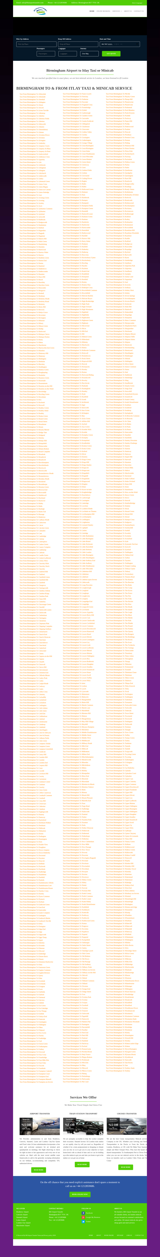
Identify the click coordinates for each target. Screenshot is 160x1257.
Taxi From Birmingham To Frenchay (75, 96)
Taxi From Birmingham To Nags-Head (76, 806)
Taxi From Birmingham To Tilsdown (118, 680)
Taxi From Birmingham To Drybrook (32, 866)
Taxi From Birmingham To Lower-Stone (77, 672)
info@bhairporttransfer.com (32, 3)
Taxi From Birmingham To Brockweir (33, 468)
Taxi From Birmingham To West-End (119, 888)
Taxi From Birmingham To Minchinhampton (78, 757)
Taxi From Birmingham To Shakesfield (119, 312)
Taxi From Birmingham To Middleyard (76, 741)
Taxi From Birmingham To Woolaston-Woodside (123, 1022)
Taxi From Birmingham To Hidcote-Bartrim (78, 296)
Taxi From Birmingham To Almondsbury (34, 129)
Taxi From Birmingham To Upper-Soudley (120, 817)
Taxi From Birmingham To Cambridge (33, 536)
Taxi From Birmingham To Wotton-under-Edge (122, 1043)
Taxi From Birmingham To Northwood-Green (78, 921)
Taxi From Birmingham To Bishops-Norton (35, 337)
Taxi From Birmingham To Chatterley (33, 602)
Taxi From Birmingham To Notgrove (75, 926)
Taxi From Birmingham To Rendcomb (119, 200)
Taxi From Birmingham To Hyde (74, 394)
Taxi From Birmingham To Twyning (118, 757)
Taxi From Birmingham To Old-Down (76, 959)
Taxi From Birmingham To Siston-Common (121, 367)
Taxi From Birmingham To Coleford (32, 719)
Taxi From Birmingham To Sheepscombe (120, 323)
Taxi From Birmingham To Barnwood (33, 250)
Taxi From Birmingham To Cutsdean (32, 809)
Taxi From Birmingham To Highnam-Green (78, 320)
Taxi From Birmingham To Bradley (32, 413)
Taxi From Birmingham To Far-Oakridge (34, 1008)
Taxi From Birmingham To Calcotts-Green (34, 528)
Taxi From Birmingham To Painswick (76, 1019)
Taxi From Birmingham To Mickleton (76, 730)
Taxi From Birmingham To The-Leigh (119, 612)
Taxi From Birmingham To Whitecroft (119, 926)
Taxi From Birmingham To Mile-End (75, 746)
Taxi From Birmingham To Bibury (31, 323)
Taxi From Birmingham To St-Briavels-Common (122, 416)
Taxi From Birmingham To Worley (118, 1033)
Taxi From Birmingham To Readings (118, 187)
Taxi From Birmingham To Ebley (31, 924)
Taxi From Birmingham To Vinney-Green (120, 842)
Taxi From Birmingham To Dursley (32, 894)
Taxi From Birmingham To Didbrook (32, 828)
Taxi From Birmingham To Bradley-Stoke (34, 411)
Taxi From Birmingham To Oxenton (75, 1008)
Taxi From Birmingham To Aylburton (32, 211)
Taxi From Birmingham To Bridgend (32, 435)
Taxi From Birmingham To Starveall (118, 459)
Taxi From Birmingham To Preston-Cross (120, 137)
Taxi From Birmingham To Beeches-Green (34, 285)
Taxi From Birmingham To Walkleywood (120, 847)
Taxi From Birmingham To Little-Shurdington (78, 558)
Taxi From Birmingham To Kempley (75, 438)
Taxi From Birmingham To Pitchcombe (76, 1079)
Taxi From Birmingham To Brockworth (33, 471)
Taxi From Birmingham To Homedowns (77, 356)
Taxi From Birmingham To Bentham (32, 296)
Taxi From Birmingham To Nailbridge (76, 809)
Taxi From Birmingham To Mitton (74, 768)
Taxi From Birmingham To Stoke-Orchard (120, 481)
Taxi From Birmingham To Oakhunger (76, 942)
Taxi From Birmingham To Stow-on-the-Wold (122, 492)
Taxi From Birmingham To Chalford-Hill (34, 572)
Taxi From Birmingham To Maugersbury (77, 719)
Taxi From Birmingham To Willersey (118, 959)
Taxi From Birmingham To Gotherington (77, 140)
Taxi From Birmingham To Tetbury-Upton (120, 569)
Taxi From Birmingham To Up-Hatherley (120, 768)
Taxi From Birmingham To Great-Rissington (78, 148)
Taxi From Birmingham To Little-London (77, 552)
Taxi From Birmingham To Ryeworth (119, 255)
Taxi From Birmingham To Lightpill (75, 528)
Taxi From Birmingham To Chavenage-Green (35, 604)
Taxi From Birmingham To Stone (117, 487)
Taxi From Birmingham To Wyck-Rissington (121, 1049)
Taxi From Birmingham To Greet (74, 167)
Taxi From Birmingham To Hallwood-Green (78, 189)
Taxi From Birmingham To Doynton (32, 858)
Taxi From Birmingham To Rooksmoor (119, 225)
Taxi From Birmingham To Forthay (32, 1049)
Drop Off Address (64, 39)
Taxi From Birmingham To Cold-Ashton (33, 708)
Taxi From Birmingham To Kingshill (75, 476)
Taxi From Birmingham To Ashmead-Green (35, 181)
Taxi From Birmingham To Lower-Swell (77, 675)
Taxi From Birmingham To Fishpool (32, 1030)
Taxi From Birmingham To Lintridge (75, 533)
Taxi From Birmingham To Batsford (32, 266)
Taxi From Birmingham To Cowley (32, 776)
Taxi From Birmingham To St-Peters (118, 429)
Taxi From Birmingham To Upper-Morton (120, 803)
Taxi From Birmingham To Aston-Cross (33, 184)
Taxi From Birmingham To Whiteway (119, 932)
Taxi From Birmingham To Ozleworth (76, 1013)
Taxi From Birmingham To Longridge (76, 604)
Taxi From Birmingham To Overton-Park (77, 997)
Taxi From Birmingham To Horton (75, 372)
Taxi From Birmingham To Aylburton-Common (36, 209)
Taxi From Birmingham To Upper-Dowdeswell (122, 787)
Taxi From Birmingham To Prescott (118, 132)
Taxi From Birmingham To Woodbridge (119, 994)
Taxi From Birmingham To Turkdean (118, 743)
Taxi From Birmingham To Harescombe (76, 227)
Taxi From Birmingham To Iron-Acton (76, 410)
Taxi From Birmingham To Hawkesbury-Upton (79, 257)
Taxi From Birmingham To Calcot (31, 525)
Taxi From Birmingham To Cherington (33, 618)
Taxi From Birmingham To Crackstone (33, 779)
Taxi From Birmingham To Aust (31, 195)
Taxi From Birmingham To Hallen (74, 187)
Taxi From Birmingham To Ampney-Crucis (34, 146)
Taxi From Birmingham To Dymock (32, 899)
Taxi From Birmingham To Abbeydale (33, 94)
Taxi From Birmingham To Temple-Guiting (121, 566)
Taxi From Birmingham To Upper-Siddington (121, 811)
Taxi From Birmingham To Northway (76, 915)
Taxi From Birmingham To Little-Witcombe (78, 569)
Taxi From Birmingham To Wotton (118, 1046)
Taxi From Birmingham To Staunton (118, 462)
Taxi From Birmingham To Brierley (32, 438)
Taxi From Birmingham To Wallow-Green (120, 850)
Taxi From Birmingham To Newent (75, 852)
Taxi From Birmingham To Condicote (33, 752)
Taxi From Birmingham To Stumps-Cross (120, 519)
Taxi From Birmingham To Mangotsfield (77, 700)
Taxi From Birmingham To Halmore (75, 192)
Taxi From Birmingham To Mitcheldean (76, 765)
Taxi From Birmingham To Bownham (33, 397)
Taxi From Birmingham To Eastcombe (33, 910)
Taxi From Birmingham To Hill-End (75, 331)
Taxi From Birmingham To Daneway (32, 817)
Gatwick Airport (22, 1215)
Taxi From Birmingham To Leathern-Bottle (78, 509)
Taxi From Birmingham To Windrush (118, 970)
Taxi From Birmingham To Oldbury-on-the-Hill (79, 973)
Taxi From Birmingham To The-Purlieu (119, 629)
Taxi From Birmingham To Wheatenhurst (120, 918)
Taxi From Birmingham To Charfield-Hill (34, 580)
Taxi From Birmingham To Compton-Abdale (35, 743)
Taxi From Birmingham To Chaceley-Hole (34, 563)
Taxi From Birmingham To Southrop (118, 410)
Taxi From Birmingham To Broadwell (33, 460)
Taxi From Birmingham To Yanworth (118, 1060)
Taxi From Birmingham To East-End (32, 907)
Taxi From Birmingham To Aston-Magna (34, 187)
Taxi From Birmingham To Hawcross (76, 255)
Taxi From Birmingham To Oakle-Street (76, 945)
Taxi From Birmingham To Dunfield (32, 877)
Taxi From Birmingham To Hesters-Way (77, 285)
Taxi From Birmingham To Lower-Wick (76, 680)
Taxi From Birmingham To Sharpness (119, 318)
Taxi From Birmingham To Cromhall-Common (36, 795)
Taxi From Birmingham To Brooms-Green (34, 487)
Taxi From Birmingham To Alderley (32, 116)
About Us (128, 11)
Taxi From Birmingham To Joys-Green (76, 427)
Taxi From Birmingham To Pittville (118, 94)
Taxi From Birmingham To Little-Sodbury (77, 563)
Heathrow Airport (22, 1212)
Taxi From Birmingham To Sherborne (119, 331)
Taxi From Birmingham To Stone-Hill (119, 484)
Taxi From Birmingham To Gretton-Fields (77, 170)
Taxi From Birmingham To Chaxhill (32, 607)
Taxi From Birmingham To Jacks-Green (76, 419)
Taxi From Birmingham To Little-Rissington (78, 555)
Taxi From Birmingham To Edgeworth (33, 935)
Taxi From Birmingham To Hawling (75, 263)
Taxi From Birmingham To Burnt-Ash (33, 512)
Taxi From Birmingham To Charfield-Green (35, 577)
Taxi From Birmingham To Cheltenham (33, 615)
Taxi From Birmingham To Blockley (32, 364)
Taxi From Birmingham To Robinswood (120, 203)
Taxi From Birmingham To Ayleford (32, 214)
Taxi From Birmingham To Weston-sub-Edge (121, 907)
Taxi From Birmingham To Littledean (76, 574)
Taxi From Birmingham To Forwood (32, 1052)
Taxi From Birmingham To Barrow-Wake (34, 252)
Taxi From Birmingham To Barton (31, 263)
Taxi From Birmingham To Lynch (74, 689)
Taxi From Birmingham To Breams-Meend (34, 430)
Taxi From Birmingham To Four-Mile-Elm (34, 1060)
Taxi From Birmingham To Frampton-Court (35, 1074)
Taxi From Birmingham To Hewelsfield (76, 293)
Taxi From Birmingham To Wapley (118, 861)
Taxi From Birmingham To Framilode (32, 1068)
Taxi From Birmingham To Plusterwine (119, 105)
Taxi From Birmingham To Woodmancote (120, 1011)
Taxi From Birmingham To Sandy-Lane (119, 277)
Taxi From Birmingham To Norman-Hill (77, 891)
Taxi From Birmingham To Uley (117, 765)
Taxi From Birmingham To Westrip (118, 912)
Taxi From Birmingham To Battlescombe (34, 271)
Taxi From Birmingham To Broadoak (32, 454)
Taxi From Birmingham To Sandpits (118, 274)
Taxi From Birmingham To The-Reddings (120, 637)
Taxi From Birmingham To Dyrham (32, 902)
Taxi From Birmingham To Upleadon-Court (121, 773)
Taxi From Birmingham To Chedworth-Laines (35, 610)
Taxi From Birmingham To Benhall (32, 293)
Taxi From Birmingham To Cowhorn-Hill (34, 774)
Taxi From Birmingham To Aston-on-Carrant (35, 189)
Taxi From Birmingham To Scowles (118, 285)
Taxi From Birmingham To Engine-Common (35, 970)
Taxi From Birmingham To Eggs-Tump (33, 937)
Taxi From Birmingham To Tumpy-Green (120, 738)
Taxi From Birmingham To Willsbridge (119, 964)
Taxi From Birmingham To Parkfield (75, 1041)
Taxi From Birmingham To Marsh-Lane (76, 708)
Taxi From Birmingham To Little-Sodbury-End (79, 560)
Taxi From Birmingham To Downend (32, 855)
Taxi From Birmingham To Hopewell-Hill (77, 361)
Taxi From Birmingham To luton (74, 683)
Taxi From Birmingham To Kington (75, 484)
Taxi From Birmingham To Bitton (31, 342)
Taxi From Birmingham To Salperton (118, 268)
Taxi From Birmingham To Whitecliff (119, 923)
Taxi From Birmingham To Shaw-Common (121, 320)
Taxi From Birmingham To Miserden (75, 762)
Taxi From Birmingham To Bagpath (32, 233)
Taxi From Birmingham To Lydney (75, 686)
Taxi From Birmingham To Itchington (76, 413)
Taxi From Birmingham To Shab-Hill (118, 307)
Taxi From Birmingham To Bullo (31, 506)
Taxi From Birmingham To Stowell (118, 500)
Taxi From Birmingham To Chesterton (33, 621)
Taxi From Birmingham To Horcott (75, 364)
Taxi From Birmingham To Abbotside (32, 97)
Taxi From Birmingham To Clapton (32, 659)
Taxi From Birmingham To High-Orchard (77, 307)
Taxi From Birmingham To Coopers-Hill (33, 765)
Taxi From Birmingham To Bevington (33, 318)
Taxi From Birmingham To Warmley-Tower (121, 869)
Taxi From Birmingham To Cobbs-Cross (33, 692)
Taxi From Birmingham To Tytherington (120, 760)
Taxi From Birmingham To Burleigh (32, 509)
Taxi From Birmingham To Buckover (32, 501)
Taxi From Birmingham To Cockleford (33, 700)
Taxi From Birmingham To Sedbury (118, 288)
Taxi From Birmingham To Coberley (32, 694)
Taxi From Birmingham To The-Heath (119, 607)
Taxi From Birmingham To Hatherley (75, 249)
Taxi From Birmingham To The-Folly (119, 599)
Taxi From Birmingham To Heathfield (76, 274)
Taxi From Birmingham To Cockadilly (33, 697)
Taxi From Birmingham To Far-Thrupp (33, 1011)
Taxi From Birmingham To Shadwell (118, 309)
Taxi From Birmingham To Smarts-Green (120, 386)
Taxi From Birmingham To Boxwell (32, 405)
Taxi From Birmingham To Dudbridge (33, 872)
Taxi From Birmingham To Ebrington (32, 926)
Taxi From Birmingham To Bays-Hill (32, 277)
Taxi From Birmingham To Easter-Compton (35, 913)
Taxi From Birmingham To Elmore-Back (34, 956)
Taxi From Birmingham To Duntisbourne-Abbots (36, 883)
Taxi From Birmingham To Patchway (75, 1043)
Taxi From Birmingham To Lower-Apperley (78, 612)
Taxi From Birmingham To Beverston (32, 315)
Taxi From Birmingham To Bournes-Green (34, 378)
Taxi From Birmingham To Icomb (74, 399)
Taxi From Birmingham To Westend (118, 896)
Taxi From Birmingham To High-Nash (76, 304)
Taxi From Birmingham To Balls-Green (33, 241)
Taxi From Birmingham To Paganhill (75, 1016)
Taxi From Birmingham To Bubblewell (33, 495)
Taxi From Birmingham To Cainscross (33, 522)
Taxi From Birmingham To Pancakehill (76, 1027)
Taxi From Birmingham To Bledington (33, 359)
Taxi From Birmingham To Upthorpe (118, 831)
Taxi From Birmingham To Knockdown (76, 495)
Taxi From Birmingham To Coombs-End (34, 763)
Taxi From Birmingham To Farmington (33, 1022)
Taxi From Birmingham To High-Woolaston (78, 309)
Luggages (62, 48)
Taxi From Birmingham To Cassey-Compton (35, 547)
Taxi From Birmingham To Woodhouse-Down (122, 1008)
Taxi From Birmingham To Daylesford (33, 820)
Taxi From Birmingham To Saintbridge (119, 260)
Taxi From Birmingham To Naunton (75, 822)
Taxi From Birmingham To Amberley (32, 143)
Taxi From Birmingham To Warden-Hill (119, 863)
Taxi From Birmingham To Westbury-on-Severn (122, 893)
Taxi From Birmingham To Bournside (33, 381)
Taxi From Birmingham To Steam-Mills (119, 468)
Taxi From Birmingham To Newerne (75, 855)
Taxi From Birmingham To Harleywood (76, 233)
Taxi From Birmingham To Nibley (74, 882)
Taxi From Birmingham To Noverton (75, 929)
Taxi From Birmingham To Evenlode (32, 981)
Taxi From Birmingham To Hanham (75, 219)
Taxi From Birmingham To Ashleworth (33, 176)
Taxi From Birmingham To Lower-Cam (76, 618)
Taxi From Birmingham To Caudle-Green (34, 555)
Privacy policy (48, 1235)
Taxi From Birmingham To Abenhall (32, 99)
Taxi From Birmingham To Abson (31, 105)
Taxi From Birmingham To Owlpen (75, 1003)
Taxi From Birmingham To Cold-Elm (32, 713)
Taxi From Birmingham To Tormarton (119, 702)
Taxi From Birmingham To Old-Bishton (76, 956)
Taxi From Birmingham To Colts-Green (33, 741)
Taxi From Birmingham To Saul (117, 282)
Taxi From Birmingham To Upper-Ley (119, 798)
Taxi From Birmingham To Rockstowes (119, 211)
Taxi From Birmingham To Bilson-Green (34, 326)
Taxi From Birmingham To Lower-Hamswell (78, 631)
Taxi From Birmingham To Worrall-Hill (119, 1038)
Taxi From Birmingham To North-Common (78, 896)
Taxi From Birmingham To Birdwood (32, 331)
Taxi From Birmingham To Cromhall (32, 798)
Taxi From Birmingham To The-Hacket (119, 601)
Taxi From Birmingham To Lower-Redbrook (78, 661)
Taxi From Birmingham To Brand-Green (34, 419)
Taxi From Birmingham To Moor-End (76, 776)
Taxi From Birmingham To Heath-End (76, 271)
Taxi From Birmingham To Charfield (32, 582)
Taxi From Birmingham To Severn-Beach (120, 301)
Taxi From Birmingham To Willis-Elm (119, 962)
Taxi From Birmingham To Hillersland (76, 339)
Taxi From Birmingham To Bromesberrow (34, 476)
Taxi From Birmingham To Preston (118, 140)
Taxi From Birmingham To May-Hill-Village (78, 721)
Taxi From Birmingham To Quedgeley (119, 173)
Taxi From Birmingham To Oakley (75, 948)
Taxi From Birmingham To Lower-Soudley (78, 667)
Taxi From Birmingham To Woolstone (119, 1030)
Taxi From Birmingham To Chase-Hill (33, 599)
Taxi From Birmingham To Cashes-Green (34, 544)
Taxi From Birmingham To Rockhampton (120, 206)
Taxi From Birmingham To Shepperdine (119, 328)
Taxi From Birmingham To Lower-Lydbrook (78, 648)
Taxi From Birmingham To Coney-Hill (33, 754)
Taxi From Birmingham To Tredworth (119, 724)
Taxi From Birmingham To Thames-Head (120, 577)
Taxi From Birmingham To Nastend (75, 814)
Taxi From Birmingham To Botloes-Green (34, 370)
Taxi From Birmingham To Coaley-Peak (33, 678)
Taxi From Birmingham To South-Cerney (120, 399)
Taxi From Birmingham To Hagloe (75, 181)
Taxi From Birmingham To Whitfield (118, 934)
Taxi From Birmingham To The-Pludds (119, 623)
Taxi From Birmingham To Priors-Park (119, 151)
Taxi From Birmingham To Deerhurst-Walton (35, 823)
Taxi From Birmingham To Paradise (75, 1030)
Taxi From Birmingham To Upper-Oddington (121, 806)
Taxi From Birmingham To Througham (119, 659)
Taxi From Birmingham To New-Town (76, 850)
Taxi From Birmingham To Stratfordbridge (120, 503)
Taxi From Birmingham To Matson (75, 716)
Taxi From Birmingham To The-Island (119, 610)
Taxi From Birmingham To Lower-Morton (77, 653)
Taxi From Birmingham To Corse (31, 768)
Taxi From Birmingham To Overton (75, 1000)
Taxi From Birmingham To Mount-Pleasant (78, 798)
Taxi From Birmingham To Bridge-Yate (33, 432)
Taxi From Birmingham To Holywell (75, 353)
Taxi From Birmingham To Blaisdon (32, 351)
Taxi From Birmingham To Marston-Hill (77, 713)
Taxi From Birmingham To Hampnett (75, 203)
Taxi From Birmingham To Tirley (117, 689)
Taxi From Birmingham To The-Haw (118, 604)
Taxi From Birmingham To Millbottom (76, 751)
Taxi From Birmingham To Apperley (32, 159)
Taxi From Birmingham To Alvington (32, 140)
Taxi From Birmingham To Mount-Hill (76, 795)
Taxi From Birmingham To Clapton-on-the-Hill (36, 656)
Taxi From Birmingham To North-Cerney (77, 893)
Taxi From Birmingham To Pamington (76, 1024)
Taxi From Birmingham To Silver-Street (119, 364)
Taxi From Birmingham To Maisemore (76, 694)
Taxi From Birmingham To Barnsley (32, 247)
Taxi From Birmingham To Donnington (33, 839)
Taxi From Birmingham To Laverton (75, 506)
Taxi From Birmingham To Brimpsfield (33, 443)
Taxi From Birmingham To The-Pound (119, 626)
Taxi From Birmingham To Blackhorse (33, 345)
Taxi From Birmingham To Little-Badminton (78, 536)
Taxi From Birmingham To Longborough (77, 588)
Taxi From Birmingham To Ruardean (118, 236)
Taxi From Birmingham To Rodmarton (119, 222)
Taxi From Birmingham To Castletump (33, 550)
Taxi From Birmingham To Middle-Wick (77, 738)
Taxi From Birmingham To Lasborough (76, 498)
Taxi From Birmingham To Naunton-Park (77, 820)
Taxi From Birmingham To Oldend (75, 978)
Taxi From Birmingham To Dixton (31, 834)
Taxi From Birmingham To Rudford (118, 241)
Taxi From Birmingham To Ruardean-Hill (120, 230)
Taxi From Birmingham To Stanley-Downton (121, 440)
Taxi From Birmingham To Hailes (74, 184)
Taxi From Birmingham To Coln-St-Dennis (34, 735)
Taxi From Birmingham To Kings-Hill (76, 462)
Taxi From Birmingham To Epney (31, 975)
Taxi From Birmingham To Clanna (31, 653)
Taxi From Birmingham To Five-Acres (33, 1033)
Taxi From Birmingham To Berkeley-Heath (34, 299)
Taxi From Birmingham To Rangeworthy (120, 184)
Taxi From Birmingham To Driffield (32, 864)
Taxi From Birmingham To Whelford (118, 921)
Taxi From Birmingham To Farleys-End (33, 1016)
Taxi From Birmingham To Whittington (119, 940)
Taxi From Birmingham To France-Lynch (77, 94)
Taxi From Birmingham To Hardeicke (76, 222)
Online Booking (103, 11)
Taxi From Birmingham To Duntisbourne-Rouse (36, 888)
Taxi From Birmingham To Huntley (75, 391)
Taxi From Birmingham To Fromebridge (77, 107)
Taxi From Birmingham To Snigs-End (119, 388)
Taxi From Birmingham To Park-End (75, 1033)
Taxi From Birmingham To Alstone (32, 132)
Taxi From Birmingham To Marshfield (76, 711)
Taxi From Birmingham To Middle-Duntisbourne (80, 732)
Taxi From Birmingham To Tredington (119, 721)
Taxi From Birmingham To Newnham (76, 869)
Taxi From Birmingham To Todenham (119, 700)
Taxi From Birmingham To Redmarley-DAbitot (122, 195)
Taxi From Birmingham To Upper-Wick (119, 828)
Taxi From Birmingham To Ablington (32, 102)
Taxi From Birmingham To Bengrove (32, 290)
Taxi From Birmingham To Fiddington (33, 1025)
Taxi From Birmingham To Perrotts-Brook (77, 1052)
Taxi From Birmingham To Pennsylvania (77, 1049)
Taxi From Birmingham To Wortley (118, 1041)
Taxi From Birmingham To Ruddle (118, 238)
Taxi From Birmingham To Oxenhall (75, 1005)
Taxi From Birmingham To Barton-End (33, 260)
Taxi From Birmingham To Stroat (117, 509)
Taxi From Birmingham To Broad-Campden (35, 451)
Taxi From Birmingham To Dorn (31, 842)
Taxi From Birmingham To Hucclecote (76, 383)
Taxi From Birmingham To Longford (75, 590)
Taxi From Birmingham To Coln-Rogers (33, 730)
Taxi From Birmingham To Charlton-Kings (34, 593)
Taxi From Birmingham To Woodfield (119, 1003)
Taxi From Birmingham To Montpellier (76, 773)
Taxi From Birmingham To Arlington (32, 170)
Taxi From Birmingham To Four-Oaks (33, 1063)
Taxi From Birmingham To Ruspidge (118, 249)
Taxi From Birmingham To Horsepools (76, 367)
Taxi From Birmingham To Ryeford (118, 252)
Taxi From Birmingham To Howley (75, 380)
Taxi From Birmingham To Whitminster (119, 937)
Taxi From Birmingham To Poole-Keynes (120, 113)
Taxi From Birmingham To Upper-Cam (119, 779)
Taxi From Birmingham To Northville (76, 912)
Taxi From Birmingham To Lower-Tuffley (77, 678)
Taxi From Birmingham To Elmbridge (33, 954)
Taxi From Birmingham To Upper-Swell (120, 822)
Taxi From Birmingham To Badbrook (32, 220)
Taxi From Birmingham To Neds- (74, 825)
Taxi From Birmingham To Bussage (32, 514)
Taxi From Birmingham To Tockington (119, 694)
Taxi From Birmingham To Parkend (75, 1038)
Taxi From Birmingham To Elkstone (32, 948)
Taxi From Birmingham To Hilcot (74, 328)
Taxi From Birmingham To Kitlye (74, 487)
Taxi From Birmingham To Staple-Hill (119, 457)
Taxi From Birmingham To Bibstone (32, 320)
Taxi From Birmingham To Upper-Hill (119, 792)
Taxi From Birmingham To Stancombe (119, 432)
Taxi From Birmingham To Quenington (119, 176)
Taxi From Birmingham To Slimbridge (119, 378)
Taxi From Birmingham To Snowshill (119, 391)
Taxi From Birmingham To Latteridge (76, 503)
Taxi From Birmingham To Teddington (119, 563)
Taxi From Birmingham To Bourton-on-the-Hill (36, 386)
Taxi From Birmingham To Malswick (75, 697)
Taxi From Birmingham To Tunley (118, 741)
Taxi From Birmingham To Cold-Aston (33, 711)
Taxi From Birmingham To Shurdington (119, 353)
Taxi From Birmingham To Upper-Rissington (121, 809)
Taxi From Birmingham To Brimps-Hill (33, 441)
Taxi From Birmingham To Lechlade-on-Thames (79, 511)
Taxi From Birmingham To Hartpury (75, 244)
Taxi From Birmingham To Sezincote (118, 304)
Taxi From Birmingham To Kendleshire (76, 443)
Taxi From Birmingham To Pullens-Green (120, 162)
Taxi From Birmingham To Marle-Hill (76, 702)
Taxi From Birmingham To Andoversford (34, 154)
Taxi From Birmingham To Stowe (117, 498)
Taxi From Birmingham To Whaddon (119, 915)
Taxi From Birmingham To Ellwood (32, 951)
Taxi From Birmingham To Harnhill (75, 236)
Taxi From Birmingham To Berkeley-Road (34, 301)
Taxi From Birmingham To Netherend (76, 833)
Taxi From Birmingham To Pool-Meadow (120, 110)
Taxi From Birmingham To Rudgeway (119, 244)
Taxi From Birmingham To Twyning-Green (121, 754)
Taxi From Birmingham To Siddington (119, 361)
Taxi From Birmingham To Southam (118, 405)
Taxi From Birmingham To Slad (117, 372)
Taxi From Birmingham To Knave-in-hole (77, 489)
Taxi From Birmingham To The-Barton (119, 580)
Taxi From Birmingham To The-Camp (119, 588)
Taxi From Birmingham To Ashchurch (33, 173)
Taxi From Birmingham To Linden (75, 530)
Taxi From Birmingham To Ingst (74, 405)
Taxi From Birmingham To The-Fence (119, 593)
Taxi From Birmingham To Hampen (75, 200)
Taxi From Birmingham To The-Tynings (120, 648)
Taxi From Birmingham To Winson (118, 975)
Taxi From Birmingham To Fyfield (75, 110)
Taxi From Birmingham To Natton (74, 817)
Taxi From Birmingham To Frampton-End (34, 1076)
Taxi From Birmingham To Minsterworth (77, 760)
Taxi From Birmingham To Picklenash (76, 1060)
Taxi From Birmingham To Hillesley (75, 342)
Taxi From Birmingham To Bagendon (33, 230)
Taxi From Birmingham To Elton (31, 965)
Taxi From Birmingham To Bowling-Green (34, 394)
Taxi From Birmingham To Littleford (75, 577)
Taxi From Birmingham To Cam (31, 533)
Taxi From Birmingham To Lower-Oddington (78, 656)
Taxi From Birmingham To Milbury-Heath (77, 743)
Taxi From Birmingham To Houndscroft (76, 378)
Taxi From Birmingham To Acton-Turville (34, 110)
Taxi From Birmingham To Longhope (76, 593)
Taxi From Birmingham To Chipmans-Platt (34, 623)
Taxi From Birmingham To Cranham (32, 784)
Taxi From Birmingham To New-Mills (76, 844)
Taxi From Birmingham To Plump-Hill (119, 99)
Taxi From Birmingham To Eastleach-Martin (35, 918)
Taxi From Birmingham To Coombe (32, 760)
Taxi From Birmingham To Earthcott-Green (35, 904)
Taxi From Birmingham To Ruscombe (119, 247)
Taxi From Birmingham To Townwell (119, 719)
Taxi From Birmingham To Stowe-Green (120, 495)
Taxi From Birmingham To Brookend (32, 481)
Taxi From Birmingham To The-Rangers (120, 634)
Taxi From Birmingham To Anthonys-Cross (35, 157)
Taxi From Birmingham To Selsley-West (120, 290)
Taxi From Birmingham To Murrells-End (77, 801)
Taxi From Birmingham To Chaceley (32, 569)
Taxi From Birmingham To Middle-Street (77, 735)
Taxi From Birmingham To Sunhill (118, 530)
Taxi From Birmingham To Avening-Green (34, 198)
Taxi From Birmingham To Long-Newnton (77, 585)
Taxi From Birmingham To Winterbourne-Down (122, 981)
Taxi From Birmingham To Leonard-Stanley (78, 525)
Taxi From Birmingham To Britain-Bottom (34, 449)
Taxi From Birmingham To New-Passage (77, 847)
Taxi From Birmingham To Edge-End (32, 929)
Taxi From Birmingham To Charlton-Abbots (35, 591)
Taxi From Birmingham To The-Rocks (119, 640)
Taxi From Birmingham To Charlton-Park (34, 596)
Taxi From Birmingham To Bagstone (32, 236)
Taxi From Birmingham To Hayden (75, 266)
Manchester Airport (23, 1225)
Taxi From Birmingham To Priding (118, 143)
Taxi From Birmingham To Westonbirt (119, 910)
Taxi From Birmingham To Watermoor (119, 880)
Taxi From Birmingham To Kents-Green (77, 449)
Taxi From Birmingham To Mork (74, 790)
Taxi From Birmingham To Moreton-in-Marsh (78, 784)
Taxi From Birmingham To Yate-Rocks (119, 1063)
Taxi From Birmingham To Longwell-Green (78, 607)
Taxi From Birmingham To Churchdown (34, 643)
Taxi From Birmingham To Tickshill (118, 670)
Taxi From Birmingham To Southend (118, 408)
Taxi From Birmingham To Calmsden (32, 531)
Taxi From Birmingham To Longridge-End (77, 601)
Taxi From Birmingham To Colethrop (32, 724)
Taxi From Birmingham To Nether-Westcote (78, 828)
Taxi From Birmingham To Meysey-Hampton (78, 727)
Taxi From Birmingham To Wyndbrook (119, 1057)
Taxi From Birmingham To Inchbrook (76, 402)
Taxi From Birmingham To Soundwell (119, 397)
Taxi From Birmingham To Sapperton (119, 279)
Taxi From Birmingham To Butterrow (32, 517)
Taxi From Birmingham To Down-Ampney (34, 850)
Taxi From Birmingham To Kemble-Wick (77, 429)
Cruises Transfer (127, 1114)
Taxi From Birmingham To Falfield (32, 1003)
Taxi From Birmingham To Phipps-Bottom (77, 1057)
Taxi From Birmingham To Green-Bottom (77, 159)
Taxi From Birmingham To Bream (31, 427)
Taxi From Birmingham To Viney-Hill (119, 839)
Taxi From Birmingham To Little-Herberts (77, 550)
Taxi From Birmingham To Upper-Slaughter (121, 814)
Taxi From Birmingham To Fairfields (32, 992)
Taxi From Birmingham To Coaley (31, 681)
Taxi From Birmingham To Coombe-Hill (34, 757)
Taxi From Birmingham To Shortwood (119, 350)
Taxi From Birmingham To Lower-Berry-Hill (78, 615)
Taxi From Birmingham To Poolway (118, 118)
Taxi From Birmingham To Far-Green (33, 1005)
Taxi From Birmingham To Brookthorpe (33, 484)
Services (116, 11)
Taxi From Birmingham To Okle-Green (76, 953)
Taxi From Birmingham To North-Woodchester (79, 904)
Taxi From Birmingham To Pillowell (75, 1068)
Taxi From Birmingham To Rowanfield (119, 227)
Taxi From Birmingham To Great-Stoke (76, 151)
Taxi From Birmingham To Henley (75, 282)
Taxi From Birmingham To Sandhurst (119, 271)
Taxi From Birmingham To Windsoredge (120, 973)
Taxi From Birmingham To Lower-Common (78, 626)
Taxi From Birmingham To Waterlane (119, 874)
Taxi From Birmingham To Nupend (75, 934)
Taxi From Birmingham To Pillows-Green (77, 1071)
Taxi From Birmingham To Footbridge (33, 1038)
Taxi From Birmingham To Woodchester (120, 997)
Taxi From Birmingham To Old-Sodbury (77, 964)
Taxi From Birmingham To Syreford (118, 550)
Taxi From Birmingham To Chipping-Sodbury (35, 629)
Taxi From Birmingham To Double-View (34, 844)
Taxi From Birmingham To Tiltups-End (119, 683)
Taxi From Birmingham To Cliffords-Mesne (35, 675)
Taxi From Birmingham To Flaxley (32, 1035)
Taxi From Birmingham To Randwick (119, 181)
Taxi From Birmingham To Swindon (118, 536)
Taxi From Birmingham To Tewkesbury (119, 574)
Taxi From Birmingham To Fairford (32, 995)
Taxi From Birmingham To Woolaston (119, 1024)
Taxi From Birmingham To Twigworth (119, 751)
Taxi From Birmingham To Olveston (75, 986)
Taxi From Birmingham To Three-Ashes (120, 656)
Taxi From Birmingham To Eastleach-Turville (35, 921)
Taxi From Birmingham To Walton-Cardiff (120, 855)
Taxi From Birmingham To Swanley (118, 533)
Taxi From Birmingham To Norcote (75, 888)
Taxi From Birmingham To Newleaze (76, 863)
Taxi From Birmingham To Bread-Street (33, 421)
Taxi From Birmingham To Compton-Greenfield (36, 749)
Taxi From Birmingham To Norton (75, 923)
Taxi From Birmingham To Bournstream (33, 383)
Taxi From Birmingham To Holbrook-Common (79, 350)
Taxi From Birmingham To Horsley (75, 369)
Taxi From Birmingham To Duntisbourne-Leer (36, 885)
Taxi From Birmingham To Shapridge (119, 315)
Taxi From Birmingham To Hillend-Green (77, 337)
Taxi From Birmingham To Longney (75, 599)
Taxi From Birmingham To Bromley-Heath (34, 479)
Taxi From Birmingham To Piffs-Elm (75, 1063)
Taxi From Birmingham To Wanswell (119, 858)
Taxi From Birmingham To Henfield (75, 279)
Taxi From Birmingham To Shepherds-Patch (121, 326)
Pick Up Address (22, 39)
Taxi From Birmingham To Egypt (31, 940)
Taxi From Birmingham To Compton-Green (35, 746)
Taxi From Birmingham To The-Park (118, 620)
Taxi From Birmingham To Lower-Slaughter (78, 664)
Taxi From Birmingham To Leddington (76, 519)
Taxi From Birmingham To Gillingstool (76, 124)
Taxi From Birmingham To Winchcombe (120, 967)
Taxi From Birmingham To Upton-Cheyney (121, 833)
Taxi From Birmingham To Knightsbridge (77, 492)
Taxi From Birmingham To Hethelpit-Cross (78, 288)
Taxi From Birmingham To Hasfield (75, 247)
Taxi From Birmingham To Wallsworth (119, 852)
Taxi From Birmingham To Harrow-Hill (76, 238)
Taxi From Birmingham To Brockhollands (34, 465)
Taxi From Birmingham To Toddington (119, 697)
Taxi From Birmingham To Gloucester (76, 129)
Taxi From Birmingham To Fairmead (32, 997)
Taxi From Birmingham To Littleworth (76, 582)
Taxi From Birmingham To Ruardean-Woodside (122, 233)
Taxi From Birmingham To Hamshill (75, 211)
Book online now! (80, 1194)
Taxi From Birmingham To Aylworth (32, 217)
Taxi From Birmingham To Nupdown (76, 932)
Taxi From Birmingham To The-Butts (119, 585)
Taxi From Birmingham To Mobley (75, 771)
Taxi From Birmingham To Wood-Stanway (121, 992)
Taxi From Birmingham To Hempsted (76, 277)
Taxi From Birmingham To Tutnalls (118, 746)
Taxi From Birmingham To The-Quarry (119, 631)
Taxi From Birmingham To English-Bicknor (35, 973)
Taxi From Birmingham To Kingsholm (76, 479)
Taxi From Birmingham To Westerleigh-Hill (121, 899)
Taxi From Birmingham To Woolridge (119, 1027)
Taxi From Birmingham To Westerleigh (119, 902)
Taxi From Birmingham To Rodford (118, 217)
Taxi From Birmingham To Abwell (32, 108)
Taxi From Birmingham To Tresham (118, 727)
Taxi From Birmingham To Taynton (118, 560)
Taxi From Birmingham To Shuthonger (119, 356)
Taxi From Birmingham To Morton (75, 792)
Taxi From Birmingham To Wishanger (119, 986)
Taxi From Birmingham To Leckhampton (77, 517)
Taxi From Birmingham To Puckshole (119, 159)
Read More (38, 1170)
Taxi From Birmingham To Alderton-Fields (34, 119)
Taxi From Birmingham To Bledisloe (32, 361)
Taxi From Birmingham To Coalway (32, 686)
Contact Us (139, 11)
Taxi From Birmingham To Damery (32, 814)
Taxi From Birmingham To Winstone (118, 978)
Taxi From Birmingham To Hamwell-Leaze (78, 214)
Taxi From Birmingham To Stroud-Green (120, 511)
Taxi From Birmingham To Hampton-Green (78, 208)
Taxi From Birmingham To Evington (32, 986)
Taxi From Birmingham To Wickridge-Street (121, 951)
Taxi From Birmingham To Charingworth (34, 588)
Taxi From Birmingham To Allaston (32, 127)
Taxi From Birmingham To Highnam (75, 323)
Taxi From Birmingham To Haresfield (76, 230)
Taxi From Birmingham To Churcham (33, 640)
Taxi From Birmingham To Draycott (32, 861)
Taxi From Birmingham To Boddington (33, 367)
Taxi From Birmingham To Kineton (75, 457)
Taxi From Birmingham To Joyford (75, 424)
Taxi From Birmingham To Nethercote (76, 831)
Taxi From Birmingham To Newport (75, 872)
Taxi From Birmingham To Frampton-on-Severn (36, 1082)
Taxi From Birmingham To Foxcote (32, 1066)
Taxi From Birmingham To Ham (74, 195)
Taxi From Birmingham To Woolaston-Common (122, 1016)
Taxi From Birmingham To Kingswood (76, 481)
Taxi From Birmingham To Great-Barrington (78, 146)
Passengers (41, 48)
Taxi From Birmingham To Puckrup (118, 157)
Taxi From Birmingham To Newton (75, 874)
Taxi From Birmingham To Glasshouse (76, 127)
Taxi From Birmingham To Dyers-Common (35, 896)
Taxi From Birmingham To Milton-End (76, 754)
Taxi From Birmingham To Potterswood (119, 127)
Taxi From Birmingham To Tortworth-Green (121, 705)
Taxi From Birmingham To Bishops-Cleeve (34, 334)
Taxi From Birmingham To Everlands (32, 984)
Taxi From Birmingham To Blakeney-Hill (34, 353)
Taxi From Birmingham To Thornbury (119, 653)
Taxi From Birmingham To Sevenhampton (120, 298)
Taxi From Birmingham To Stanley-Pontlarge (121, 443)
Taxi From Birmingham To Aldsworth (33, 124)
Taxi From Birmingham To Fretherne (75, 99)
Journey (83, 48)
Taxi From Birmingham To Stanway (118, 454)
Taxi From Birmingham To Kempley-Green (78, 435)
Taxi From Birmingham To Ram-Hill (118, 178)
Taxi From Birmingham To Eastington (33, 915)
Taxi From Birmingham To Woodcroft (119, 1000)
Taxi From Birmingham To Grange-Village (77, 143)
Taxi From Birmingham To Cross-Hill (33, 801)
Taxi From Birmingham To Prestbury (118, 135)
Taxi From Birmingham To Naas (74, 803)
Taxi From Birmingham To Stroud (117, 517)
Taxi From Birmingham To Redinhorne (119, 192)
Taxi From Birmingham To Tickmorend (119, 667)
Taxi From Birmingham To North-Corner (77, 899)
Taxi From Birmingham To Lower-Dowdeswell (79, 629)
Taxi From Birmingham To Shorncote (119, 345)
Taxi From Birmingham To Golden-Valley (77, 132)
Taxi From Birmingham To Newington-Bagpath (79, 858)
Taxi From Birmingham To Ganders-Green (77, 116)
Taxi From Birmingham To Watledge (118, 882)
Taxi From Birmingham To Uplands (118, 771)
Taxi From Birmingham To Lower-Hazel (77, 634)
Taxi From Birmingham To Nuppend (75, 937)
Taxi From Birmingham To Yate (117, 1065)
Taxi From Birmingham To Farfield (32, 1014)
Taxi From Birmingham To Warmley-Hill (120, 866)
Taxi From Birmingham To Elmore (32, 959)
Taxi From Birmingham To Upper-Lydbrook (121, 801)
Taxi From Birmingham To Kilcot (74, 454)
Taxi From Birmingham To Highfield (75, 312)
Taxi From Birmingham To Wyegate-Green (121, 1052)
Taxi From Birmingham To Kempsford (76, 440)
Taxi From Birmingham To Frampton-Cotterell (36, 1071)
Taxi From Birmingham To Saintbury (118, 263)
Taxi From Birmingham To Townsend (119, 716)
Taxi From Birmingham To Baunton (32, 274)
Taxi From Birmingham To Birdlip (31, 329)
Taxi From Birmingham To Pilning (75, 1073)
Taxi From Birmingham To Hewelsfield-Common (80, 290)
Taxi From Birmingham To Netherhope (76, 836)
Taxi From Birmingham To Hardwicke (76, 225)
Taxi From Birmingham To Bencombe (33, 288)
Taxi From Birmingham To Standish (118, 435)
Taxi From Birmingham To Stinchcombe (120, 473)
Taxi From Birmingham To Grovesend (76, 176)
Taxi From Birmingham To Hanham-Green (77, 217)
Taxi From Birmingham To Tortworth (119, 708)
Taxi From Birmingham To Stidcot (118, 470)
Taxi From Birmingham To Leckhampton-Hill (78, 514)
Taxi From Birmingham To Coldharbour (33, 716)
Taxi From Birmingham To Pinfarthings (76, 1076)
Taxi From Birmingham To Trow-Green (119, 732)
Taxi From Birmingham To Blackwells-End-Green (37, 348)
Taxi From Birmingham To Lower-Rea (76, 659)
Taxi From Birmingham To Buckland (32, 498)
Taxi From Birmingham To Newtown (76, 877)
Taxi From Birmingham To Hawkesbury (77, 260)
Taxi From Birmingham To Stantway (118, 451)
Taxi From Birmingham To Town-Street (119, 713)
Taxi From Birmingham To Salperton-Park (120, 266)
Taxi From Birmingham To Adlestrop (32, 113)
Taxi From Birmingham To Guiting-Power (77, 178)
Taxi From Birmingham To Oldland (75, 983)
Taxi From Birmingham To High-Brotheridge (78, 301)
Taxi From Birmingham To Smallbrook (119, 383)
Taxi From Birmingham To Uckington (119, 762)
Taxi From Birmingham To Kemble (75, 432)
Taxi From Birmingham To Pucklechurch (120, 154)
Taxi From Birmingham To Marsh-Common (78, 705)
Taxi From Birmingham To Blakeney (32, 356)
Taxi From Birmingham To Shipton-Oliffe (120, 337)
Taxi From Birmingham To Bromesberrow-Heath (36, 473)
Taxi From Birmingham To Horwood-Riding (78, 375)
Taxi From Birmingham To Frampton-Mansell (35, 1079)
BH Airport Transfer (130, 1212)
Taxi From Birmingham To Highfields (76, 315)
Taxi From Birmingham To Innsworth (76, 408)
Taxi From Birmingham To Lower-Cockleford (79, 623)
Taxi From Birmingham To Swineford (119, 539)
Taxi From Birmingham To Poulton (118, 129)
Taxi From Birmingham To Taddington (119, 552)
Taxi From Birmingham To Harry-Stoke (76, 241)
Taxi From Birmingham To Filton (31, 1027)
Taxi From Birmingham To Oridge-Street (77, 992)
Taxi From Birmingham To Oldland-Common (78, 981)
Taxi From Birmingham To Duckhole (32, 869)
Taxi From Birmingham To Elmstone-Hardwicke (36, 962)
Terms (39, 1235)
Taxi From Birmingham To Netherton (76, 839)
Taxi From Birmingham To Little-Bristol (76, 541)
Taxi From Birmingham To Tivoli (117, 691)
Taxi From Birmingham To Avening (32, 200)
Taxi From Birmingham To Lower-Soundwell (78, 670)
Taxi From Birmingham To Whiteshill (119, 929)
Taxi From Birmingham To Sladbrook (119, 375)
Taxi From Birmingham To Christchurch (33, 632)
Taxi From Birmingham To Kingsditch (76, 473)
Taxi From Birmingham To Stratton (118, 506)
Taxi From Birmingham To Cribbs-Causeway (35, 793)
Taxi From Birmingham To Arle (30, 162)
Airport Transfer (40, 1114)
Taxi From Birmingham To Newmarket (76, 866)
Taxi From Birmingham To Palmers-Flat (76, 1022)
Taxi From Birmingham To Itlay (74, 416)
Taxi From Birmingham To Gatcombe (76, 118)
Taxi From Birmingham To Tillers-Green (120, 678)
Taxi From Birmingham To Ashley (31, 179)
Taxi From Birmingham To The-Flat (118, 596)
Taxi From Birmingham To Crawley (32, 787)
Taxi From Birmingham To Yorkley (118, 1071)
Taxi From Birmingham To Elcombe (32, 945)
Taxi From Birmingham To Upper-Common (121, 784)
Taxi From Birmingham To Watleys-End (120, 885)
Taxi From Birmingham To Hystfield (75, 397)
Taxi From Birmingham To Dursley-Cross (34, 891)
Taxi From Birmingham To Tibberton (118, 664)
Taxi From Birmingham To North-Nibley (77, 902)
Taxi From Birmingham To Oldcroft (75, 975)
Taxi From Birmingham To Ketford (75, 451)
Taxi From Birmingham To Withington (119, 989)
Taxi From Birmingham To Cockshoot (33, 703)
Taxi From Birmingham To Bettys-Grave (34, 312)
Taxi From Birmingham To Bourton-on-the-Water (37, 389)
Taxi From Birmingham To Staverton (118, 465)
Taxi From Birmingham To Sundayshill (119, 528)
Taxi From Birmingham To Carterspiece (33, 542)
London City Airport (23, 1223)
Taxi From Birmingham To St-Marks (118, 424)
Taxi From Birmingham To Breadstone (33, 424)
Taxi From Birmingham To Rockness (118, 208)
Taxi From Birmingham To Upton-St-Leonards (122, 836)
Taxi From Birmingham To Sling (117, 380)
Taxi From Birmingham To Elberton (32, 943)
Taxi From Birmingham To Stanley (118, 446)
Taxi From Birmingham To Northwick (76, 918)
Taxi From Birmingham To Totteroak (118, 711)
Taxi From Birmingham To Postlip (118, 124)
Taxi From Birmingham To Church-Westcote (35, 637)
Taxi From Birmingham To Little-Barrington (78, 539)
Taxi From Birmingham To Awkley (32, 203)
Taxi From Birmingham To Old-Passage (76, 962)
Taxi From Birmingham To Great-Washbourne (79, 154)
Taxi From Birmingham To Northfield (76, 907)
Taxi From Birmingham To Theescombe (120, 650)
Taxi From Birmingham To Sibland (118, 358)
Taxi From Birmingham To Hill (73, 334)
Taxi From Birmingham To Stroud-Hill (119, 514)
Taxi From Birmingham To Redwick (118, 197)
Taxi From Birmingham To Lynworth (75, 691)
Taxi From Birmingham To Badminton (33, 225)
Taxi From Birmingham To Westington (119, 904)
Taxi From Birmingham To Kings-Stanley (77, 465)
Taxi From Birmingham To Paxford (75, 1046)
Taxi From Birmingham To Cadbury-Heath (34, 520)
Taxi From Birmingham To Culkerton (32, 806)
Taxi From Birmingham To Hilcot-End (76, 326)
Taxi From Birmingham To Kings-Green (77, 459)
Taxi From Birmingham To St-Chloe (118, 421)
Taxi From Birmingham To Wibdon (118, 942)
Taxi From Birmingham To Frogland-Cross (77, 105)
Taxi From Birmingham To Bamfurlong (33, 244)
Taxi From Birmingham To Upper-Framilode (121, 790)
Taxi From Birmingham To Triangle (118, 730)
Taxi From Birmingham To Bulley (31, 503)
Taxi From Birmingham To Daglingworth (34, 812)
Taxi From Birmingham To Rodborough (120, 214)
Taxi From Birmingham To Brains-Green (34, 416)
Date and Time (105, 39)
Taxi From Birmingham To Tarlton (118, 558)
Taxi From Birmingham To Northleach (76, 910)
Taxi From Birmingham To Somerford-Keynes (122, 394)
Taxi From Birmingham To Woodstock (119, 1013)
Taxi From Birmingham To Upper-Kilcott (120, 795)
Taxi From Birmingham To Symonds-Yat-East (122, 544)
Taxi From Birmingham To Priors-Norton (120, 148)
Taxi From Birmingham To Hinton (75, 348)
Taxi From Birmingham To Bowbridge (33, 391)
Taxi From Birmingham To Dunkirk (32, 880)
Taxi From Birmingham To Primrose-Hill (120, 146)
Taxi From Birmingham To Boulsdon (32, 375)
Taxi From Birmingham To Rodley (118, 219)
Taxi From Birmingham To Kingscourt (76, 470)
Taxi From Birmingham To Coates (31, 689)
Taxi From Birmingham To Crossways (33, 804)
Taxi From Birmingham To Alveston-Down (35, 135)
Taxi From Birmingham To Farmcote (32, 1019)
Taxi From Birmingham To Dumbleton (33, 874)
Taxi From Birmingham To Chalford (32, 574)
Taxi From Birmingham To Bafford (32, 228)
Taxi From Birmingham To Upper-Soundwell (121, 820)
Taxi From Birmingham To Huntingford (76, 388)
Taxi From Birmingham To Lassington (76, 500)
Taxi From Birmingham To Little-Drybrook (78, 544)
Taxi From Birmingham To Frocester (75, 102)
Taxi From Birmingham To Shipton (118, 342)
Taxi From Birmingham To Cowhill (32, 771)
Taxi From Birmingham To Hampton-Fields (78, 206)
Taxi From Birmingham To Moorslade (76, 781)
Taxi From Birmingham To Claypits (32, 662)
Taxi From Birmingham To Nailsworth (76, 811)
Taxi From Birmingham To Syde (117, 541)
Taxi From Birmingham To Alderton (32, 121)
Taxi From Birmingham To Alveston (32, 138)
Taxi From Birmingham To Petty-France (76, 1054)
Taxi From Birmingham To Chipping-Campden (36, 626)
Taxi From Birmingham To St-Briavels (119, 419)
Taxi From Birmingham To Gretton (75, 173)
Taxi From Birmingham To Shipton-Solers (120, 339)
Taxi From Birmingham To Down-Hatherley (35, 853)
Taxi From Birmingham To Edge (31, 932)
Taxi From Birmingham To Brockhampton (34, 462)
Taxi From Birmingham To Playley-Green (120, 96)
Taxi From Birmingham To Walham (118, 844)
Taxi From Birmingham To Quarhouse (119, 170)
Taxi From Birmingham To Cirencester (33, 651)
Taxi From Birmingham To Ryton (117, 257)
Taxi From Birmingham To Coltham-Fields (34, 738)
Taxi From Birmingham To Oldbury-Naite (77, 967)
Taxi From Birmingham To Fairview (32, 1000)
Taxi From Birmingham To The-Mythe (119, 618)
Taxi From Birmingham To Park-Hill (75, 1035)
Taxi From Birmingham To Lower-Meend (77, 650)
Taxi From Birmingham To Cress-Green (33, 790)
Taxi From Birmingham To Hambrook (76, 197)
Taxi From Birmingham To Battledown (33, 269)
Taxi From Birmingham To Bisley (31, 340)
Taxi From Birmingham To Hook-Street (76, 358)
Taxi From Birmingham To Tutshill (118, 749)
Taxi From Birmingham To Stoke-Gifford (120, 479)
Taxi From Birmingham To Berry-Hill (33, 307)
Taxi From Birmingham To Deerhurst (32, 825)
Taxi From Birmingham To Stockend (118, 476)
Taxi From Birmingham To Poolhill (118, 116)
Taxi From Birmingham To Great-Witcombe (78, 157)
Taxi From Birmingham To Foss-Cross (33, 1055)
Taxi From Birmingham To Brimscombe (33, 446)
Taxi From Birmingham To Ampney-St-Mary (35, 149)
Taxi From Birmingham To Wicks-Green (120, 953)
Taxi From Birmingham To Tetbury (118, 571)
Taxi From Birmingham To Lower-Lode (76, 645)
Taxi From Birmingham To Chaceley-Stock (34, 566)
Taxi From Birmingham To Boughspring (33, 372)
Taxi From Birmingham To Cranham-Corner (35, 782)
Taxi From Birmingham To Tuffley (118, 735)
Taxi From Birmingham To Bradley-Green (34, 408)
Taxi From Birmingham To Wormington (119, 1035)
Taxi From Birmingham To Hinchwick (76, 345)
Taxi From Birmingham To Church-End (33, 634)
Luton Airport (21, 1220)
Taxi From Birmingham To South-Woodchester (122, 402)
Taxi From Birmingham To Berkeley (32, 304)
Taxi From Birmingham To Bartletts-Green (34, 258)
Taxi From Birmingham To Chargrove (33, 585)
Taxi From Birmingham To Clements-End (34, 673)
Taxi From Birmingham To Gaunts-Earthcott (78, 121)
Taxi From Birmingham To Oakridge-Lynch (78, 951)
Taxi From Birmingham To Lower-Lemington (78, 640)
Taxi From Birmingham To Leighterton (76, 522)
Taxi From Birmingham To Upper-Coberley (121, 781)
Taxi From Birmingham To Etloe (31, 978)
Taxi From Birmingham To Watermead (119, 877)
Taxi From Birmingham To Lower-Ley (76, 642)
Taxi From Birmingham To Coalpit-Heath (34, 683)
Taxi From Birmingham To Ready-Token (120, 189)
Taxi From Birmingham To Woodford (119, 1005)
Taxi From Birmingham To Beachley (32, 282)
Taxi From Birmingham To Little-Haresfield (78, 547)
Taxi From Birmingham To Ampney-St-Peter (35, 151)
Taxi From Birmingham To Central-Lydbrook (35, 558)
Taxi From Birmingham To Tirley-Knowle (120, 686)
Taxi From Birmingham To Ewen (31, 989)
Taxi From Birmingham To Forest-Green (34, 1044)
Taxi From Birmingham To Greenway (76, 165)
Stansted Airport (21, 1217)
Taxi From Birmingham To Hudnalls (75, 386)
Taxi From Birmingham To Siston (117, 369)
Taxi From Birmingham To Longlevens (76, 596)
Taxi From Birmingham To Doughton (32, 847)
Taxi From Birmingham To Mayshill (75, 724)
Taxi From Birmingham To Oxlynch (75, 1011)
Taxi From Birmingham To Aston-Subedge (34, 192)
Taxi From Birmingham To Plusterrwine (119, 102)
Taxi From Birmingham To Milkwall (75, 749)
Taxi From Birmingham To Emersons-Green (35, 967)
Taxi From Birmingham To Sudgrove (118, 522)
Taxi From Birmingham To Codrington (33, 705)
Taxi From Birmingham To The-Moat (119, 615)
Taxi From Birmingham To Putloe (117, 167)
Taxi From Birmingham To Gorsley (75, 135)
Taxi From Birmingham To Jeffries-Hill (76, 421)
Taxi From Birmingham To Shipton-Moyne (121, 334)
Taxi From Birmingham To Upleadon (119, 776)
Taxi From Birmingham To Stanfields (119, 438)
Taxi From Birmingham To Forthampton (33, 1046)
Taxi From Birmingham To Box (30, 400)
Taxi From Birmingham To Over (74, 994)
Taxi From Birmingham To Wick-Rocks (119, 945)
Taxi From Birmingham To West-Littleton (120, 891)
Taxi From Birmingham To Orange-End (76, 989)
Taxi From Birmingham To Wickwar (118, 956)
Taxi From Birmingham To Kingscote (76, 468)
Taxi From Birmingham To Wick (117, 948)
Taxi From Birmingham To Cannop (32, 539)
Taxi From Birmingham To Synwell (118, 547)
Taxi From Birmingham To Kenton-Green (77, 446)
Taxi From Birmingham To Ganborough (76, 113)
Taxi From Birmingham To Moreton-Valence (78, 787)
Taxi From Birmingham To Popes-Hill (119, 121)
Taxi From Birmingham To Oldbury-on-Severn (79, 970)
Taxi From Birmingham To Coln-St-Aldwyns (35, 733)
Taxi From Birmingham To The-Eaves (119, 590)
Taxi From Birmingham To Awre (31, 206)
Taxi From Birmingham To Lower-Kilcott (77, 637)
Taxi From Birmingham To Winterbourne (120, 983)
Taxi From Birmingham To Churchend (33, 645)
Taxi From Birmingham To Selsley (118, 293)
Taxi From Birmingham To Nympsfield (76, 940)
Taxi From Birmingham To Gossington (76, 137)
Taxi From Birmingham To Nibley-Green (77, 880)
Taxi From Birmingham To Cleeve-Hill (33, 667)
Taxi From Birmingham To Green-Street (76, 162)
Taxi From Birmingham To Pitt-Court (75, 1082)
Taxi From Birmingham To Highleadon (76, 318)
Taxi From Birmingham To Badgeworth (33, 222)
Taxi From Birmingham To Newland (75, 861)
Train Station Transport (83, 1114)
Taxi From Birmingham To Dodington (33, 836)
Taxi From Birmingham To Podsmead (119, 107)
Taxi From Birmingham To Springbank (119, 413)
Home (92, 11)
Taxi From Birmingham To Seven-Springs (120, 296)
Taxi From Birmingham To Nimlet (74, 885)
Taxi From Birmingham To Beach (31, 280)
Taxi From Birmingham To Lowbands (76, 610)
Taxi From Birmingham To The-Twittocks (120, 645)
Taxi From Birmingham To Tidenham (119, 675)
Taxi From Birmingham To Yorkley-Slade (120, 1068)
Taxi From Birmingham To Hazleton (75, 268)
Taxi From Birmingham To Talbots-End (119, 555)
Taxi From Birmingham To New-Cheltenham (78, 842)
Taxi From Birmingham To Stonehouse (119, 489)
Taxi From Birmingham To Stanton (118, 449)
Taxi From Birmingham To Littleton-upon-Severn (80, 580)
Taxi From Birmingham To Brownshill (33, 492)
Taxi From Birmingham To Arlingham (33, 168)
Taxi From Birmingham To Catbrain (32, 552)
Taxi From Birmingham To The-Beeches (120, 582)
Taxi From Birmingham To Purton (117, 165)
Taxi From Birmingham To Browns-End (33, 490)
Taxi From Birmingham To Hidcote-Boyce (77, 298)
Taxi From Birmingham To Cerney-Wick (34, 561)
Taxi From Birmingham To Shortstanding (120, 348)
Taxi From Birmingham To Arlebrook (32, 165)
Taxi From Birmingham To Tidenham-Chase (121, 672)
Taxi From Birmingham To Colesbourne (33, 722)
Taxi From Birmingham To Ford (31, 1041)
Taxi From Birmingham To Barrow (32, 255)
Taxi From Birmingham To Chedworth (33, 612)
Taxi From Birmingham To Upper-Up (119, 825)
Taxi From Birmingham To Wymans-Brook (121, 1054)
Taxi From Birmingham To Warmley (118, 872)
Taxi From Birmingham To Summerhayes (120, 525)
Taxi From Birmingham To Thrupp (118, 661)
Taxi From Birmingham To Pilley (74, 1065)
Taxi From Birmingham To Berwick (32, 310)
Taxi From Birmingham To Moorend (75, 779)
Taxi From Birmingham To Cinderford (33, 648)
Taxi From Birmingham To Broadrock (33, 457)
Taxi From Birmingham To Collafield (32, 727)
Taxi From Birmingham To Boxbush (32, 402)
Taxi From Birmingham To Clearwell (32, 664)
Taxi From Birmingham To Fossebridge (33, 1057)
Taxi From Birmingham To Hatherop (75, 252)
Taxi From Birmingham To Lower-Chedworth (79, 620)
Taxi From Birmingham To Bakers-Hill (33, 239)
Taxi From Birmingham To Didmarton (33, 831)
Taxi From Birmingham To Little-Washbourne (78, 566)
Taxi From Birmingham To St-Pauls (118, 427)
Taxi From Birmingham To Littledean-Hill (77, 571)
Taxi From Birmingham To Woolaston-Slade (121, 1019)
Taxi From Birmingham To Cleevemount (34, 670)
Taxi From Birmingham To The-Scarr (119, 642)
